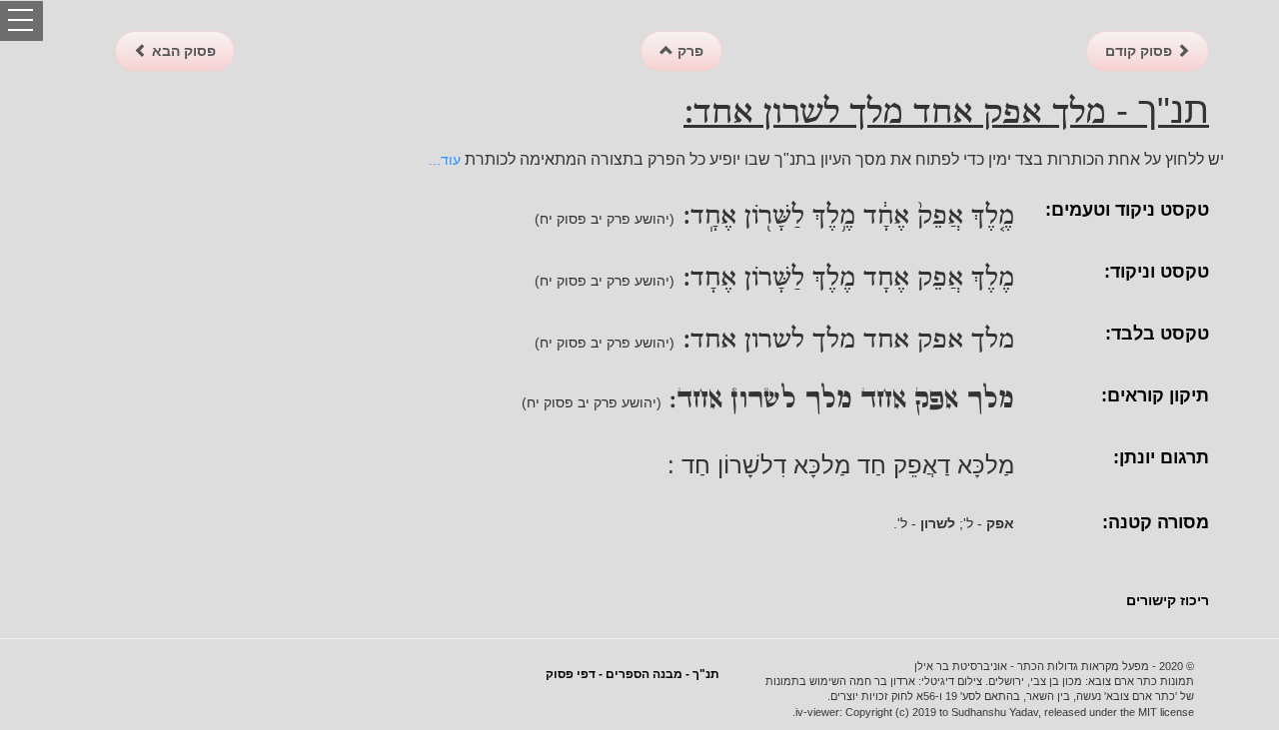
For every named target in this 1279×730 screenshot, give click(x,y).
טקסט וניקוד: (1156, 272)
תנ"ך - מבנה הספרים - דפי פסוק (632, 674)
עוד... (445, 160)
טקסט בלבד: (1157, 334)
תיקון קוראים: (1155, 395)
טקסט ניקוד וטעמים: (1127, 210)
